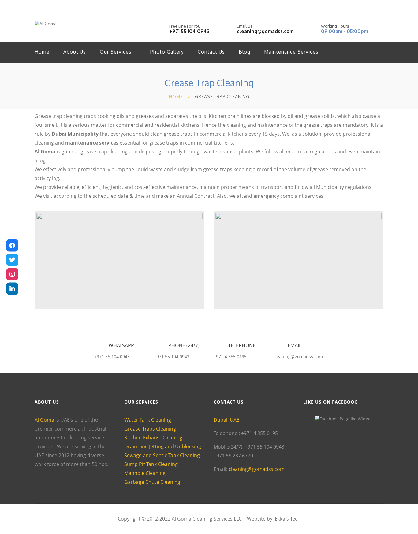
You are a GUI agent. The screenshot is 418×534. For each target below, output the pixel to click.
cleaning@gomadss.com (265, 31)
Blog (244, 52)
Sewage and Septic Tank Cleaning (162, 455)
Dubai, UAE (226, 419)
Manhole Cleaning (145, 473)
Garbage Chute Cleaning (152, 482)
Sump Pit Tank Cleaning (151, 464)
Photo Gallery (167, 52)
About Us (74, 52)
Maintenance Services (291, 52)
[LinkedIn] (12, 289)
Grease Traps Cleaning (150, 428)
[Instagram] (12, 274)
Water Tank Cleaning (147, 419)
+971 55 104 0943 (189, 31)
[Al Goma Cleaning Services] (12, 245)
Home (42, 52)
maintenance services (91, 142)
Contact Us (211, 52)
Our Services (116, 52)
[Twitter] (12, 260)
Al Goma (45, 151)
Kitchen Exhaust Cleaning (153, 437)
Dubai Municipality (75, 133)
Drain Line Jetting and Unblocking (162, 446)
